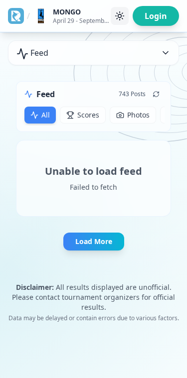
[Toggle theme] (120, 16)
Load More (93, 241)
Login (156, 15)
